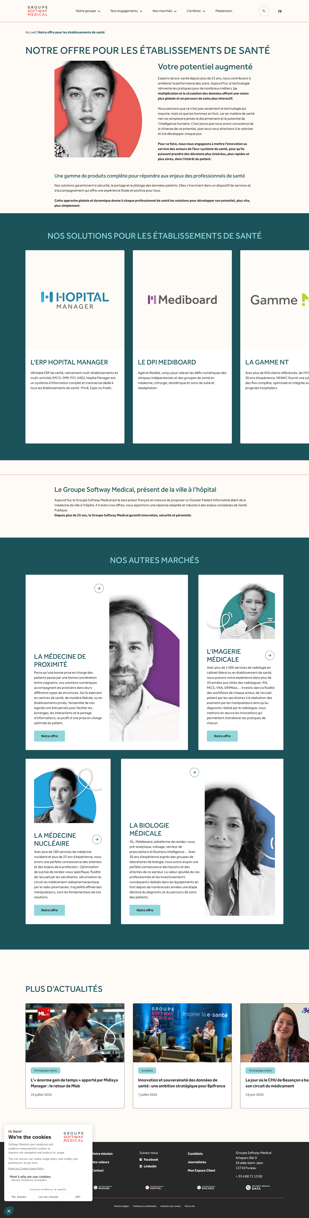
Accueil (30, 32)
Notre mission (102, 1154)
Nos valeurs (100, 1162)
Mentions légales (121, 1206)
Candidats (195, 1154)
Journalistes (197, 1162)
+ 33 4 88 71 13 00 (249, 1176)
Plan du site (190, 1206)
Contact (98, 1170)
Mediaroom (223, 11)
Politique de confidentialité (144, 1206)
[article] (74, 1055)
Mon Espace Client (201, 1170)
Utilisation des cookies (170, 1206)
